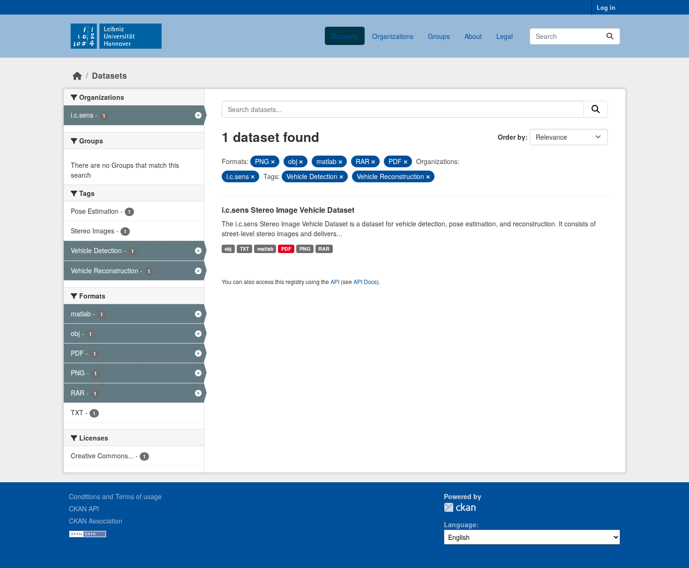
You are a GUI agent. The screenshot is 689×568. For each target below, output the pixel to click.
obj (228, 248)
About (473, 36)
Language (460, 524)
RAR (324, 248)
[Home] (77, 75)
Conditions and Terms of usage (115, 496)
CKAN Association (95, 520)
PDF (286, 248)
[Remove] (273, 161)
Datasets (344, 36)
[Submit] (609, 36)
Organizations (392, 36)
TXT (244, 248)
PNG (305, 248)
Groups (439, 36)
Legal (504, 36)
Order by (511, 137)
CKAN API (84, 508)
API (334, 281)
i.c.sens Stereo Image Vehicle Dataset (288, 209)
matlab (265, 248)
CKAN (460, 507)
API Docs (365, 281)
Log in (606, 7)
